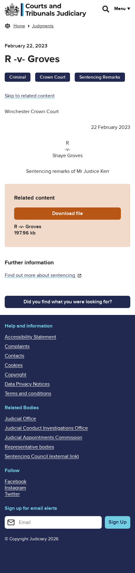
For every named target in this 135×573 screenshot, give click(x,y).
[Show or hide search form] (106, 9)
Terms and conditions (28, 393)
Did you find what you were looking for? (68, 302)
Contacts (14, 356)
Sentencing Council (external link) (42, 456)
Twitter (12, 494)
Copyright (15, 375)
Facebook (15, 481)
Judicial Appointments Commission (43, 437)
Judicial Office (20, 419)
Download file (85, 213)
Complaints (17, 346)
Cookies (14, 365)
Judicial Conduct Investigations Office (46, 428)
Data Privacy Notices (27, 384)
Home (19, 26)
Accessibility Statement (30, 337)
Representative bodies (29, 447)
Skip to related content (30, 96)
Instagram (15, 488)
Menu (120, 8)
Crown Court (52, 77)
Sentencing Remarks (99, 77)
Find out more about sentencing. (40, 275)
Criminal (17, 77)
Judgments (43, 26)
